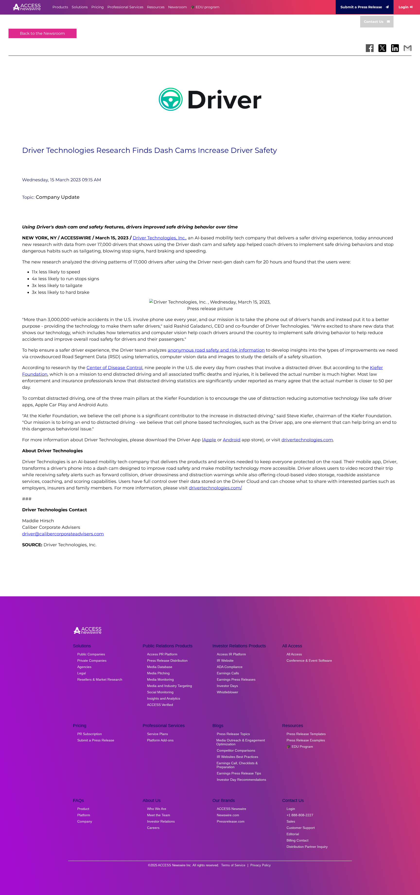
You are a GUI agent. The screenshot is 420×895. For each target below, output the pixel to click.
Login (404, 7)
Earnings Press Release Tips (239, 773)
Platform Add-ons (160, 740)
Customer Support (301, 828)
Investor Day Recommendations (241, 780)
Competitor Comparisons (236, 750)
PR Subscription (89, 734)
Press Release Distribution (167, 660)
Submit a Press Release (361, 7)
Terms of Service (233, 865)
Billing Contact (297, 840)
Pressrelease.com (231, 821)
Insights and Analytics (163, 698)
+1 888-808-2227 (300, 815)
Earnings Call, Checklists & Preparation (237, 765)
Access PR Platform (162, 654)
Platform (83, 815)
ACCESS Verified (160, 705)
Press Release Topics (233, 734)
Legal (81, 673)
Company (84, 821)
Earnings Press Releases (236, 679)
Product (83, 809)
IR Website (225, 660)
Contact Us (373, 21)
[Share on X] (382, 48)
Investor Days (227, 686)
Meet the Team (158, 815)
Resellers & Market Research (99, 679)
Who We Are (156, 809)
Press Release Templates (306, 734)
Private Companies (91, 660)
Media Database (159, 667)
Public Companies (91, 654)
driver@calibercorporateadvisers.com (63, 534)
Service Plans (157, 734)
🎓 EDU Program (300, 746)
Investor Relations (161, 821)
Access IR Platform (231, 654)
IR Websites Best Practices (237, 757)
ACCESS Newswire (231, 809)
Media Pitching (158, 673)
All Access (294, 654)
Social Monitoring (160, 692)
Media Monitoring (160, 679)
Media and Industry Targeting (169, 686)
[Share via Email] (407, 48)
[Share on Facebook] (370, 48)
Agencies (84, 667)
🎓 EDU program (205, 7)
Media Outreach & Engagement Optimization (240, 742)
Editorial (293, 834)
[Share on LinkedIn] (395, 48)
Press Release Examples (306, 740)
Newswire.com (228, 815)
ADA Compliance (230, 667)
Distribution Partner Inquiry (307, 847)
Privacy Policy (260, 865)
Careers (153, 828)
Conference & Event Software (309, 660)
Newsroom (177, 7)
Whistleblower (227, 692)
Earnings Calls (228, 673)
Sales (291, 821)
